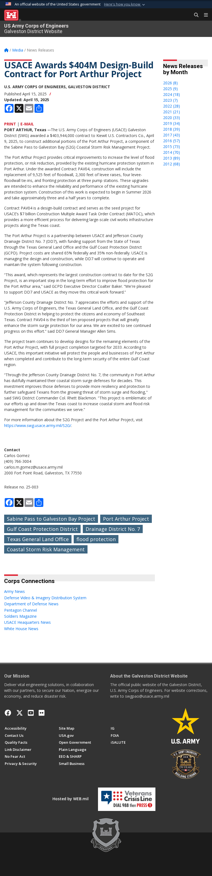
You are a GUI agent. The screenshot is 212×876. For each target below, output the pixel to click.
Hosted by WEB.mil (70, 798)
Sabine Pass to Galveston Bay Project (51, 518)
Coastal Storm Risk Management (46, 549)
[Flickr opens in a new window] (41, 713)
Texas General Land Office (38, 539)
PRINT (10, 124)
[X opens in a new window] (19, 713)
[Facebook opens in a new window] (8, 713)
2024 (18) (171, 94)
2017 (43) (171, 135)
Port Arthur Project (126, 518)
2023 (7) (170, 100)
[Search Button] (194, 15)
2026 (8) (170, 82)
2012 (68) (171, 163)
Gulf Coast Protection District (42, 529)
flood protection (96, 539)
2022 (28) (171, 106)
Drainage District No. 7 (113, 529)
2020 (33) (171, 117)
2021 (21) (171, 111)
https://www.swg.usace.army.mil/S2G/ (37, 425)
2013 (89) (171, 158)
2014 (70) (171, 152)
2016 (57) (171, 140)
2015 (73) (171, 146)
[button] (125, 4)
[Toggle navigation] (204, 15)
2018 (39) (171, 129)
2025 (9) (170, 88)
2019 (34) (171, 123)
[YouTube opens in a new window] (31, 713)
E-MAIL (27, 124)
